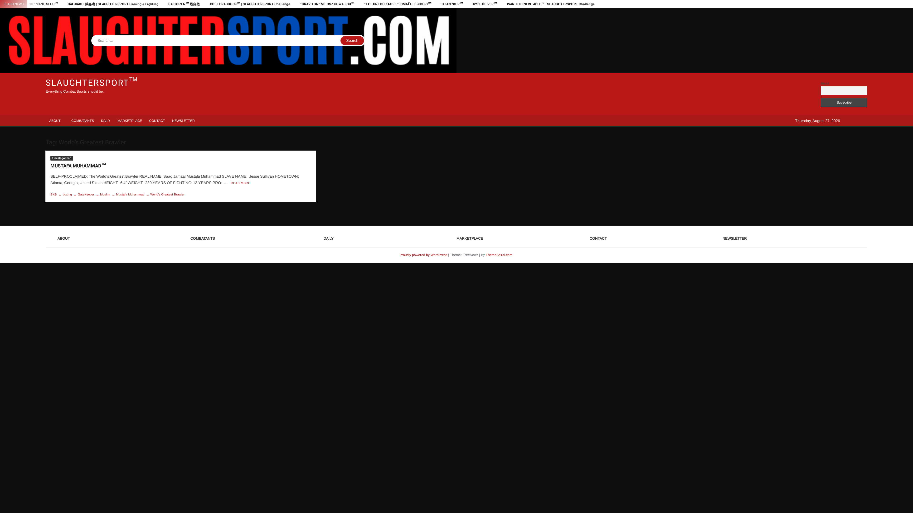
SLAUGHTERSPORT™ (92, 83)
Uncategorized (61, 158)
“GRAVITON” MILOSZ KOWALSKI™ (327, 4)
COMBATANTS (82, 121)
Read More (240, 183)
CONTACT (157, 121)
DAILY (105, 121)
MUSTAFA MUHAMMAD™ (78, 165)
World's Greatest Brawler (167, 194)
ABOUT (55, 121)
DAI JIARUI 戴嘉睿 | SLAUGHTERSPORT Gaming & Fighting (113, 4)
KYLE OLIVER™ (485, 4)
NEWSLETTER (183, 121)
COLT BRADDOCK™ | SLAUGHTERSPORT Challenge (250, 4)
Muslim (105, 194)
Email (825, 83)
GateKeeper (86, 194)
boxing (67, 194)
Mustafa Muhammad (130, 194)
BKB (53, 194)
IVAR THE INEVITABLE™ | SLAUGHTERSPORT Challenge (551, 4)
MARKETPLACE (129, 121)
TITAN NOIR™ (452, 4)
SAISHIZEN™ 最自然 (184, 4)
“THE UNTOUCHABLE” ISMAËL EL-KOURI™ (397, 4)
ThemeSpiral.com (499, 255)
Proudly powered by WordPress (423, 255)
